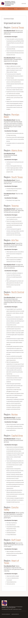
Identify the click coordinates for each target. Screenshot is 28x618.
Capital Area (17, 435)
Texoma (15, 205)
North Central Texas (14, 293)
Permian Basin (11, 115)
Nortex (14, 414)
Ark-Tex (14, 240)
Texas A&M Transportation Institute (14, 609)
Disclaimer (4, 607)
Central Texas (17, 27)
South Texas (17, 177)
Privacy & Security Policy (10, 607)
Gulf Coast (16, 539)
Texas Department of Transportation (15, 606)
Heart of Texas (11, 561)
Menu (24, 3)
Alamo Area (16, 150)
